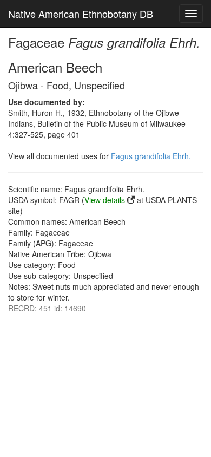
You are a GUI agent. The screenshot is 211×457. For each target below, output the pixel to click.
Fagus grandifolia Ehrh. (151, 156)
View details (104, 199)
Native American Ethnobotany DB (80, 13)
